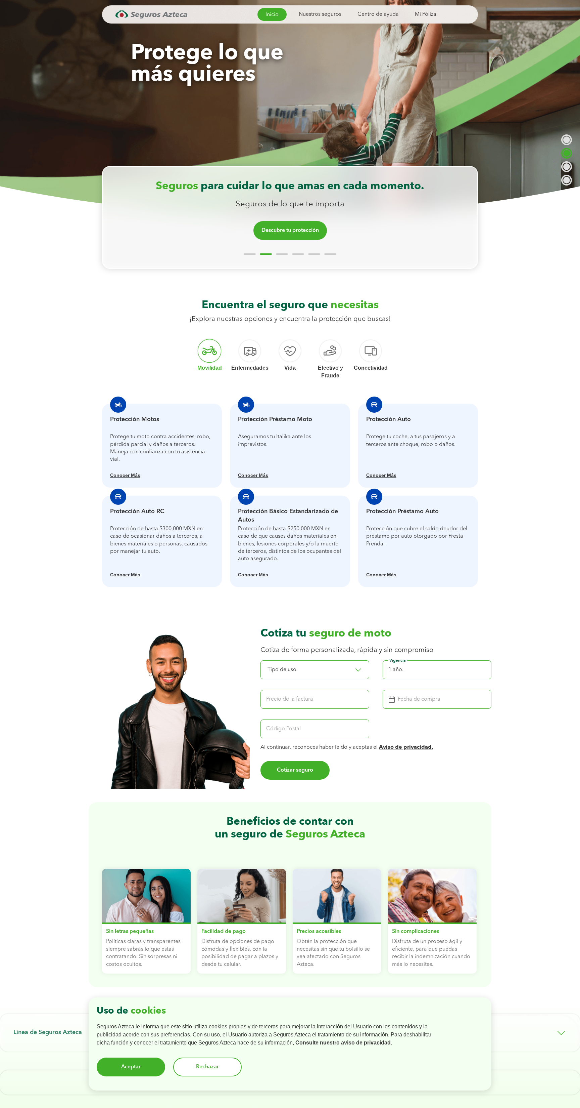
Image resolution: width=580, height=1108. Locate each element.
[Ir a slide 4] (298, 254)
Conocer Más (125, 475)
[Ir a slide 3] (282, 254)
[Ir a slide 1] (250, 254)
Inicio (272, 14)
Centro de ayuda (378, 14)
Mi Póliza (425, 14)
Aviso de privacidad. (406, 747)
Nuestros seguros (320, 14)
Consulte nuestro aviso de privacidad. (343, 1042)
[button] (314, 669)
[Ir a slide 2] (266, 254)
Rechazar (207, 1067)
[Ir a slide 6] (330, 254)
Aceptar (131, 1067)
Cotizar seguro (295, 770)
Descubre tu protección (290, 230)
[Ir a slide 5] (314, 254)
